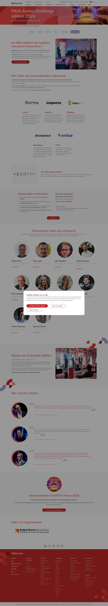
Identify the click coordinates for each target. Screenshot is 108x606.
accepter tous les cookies (37, 306)
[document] (54, 303)
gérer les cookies (57, 306)
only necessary (34, 310)
